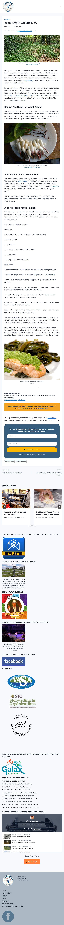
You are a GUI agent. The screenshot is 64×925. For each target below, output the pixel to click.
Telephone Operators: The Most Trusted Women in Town (19, 798)
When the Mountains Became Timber (13, 781)
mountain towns (9, 461)
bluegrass (55, 186)
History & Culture (7, 893)
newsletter (52, 418)
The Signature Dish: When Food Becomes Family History (19, 793)
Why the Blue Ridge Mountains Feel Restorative (17, 790)
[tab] (28, 525)
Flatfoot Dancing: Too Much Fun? (12, 471)
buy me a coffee (43, 408)
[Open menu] (60, 6)
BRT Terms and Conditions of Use (12, 906)
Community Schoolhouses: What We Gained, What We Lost (20, 807)
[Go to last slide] (4, 507)
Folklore (4, 895)
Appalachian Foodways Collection (14, 400)
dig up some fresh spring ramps (21, 95)
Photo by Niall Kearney (32, 64)
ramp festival (22, 181)
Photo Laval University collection (32, 167)
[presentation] (16, 498)
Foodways (7, 19)
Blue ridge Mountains (41, 63)
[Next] (59, 507)
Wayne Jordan (9, 26)
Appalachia (28, 80)
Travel (4, 898)
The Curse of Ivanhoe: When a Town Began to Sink (18, 796)
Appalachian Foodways (25, 31)
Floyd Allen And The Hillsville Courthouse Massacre (49, 472)
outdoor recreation (21, 461)
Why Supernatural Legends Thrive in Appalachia (17, 784)
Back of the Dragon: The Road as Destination (16, 787)
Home (4, 890)
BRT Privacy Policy (7, 904)
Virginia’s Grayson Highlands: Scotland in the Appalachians (20, 804)
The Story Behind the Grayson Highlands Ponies (17, 801)
